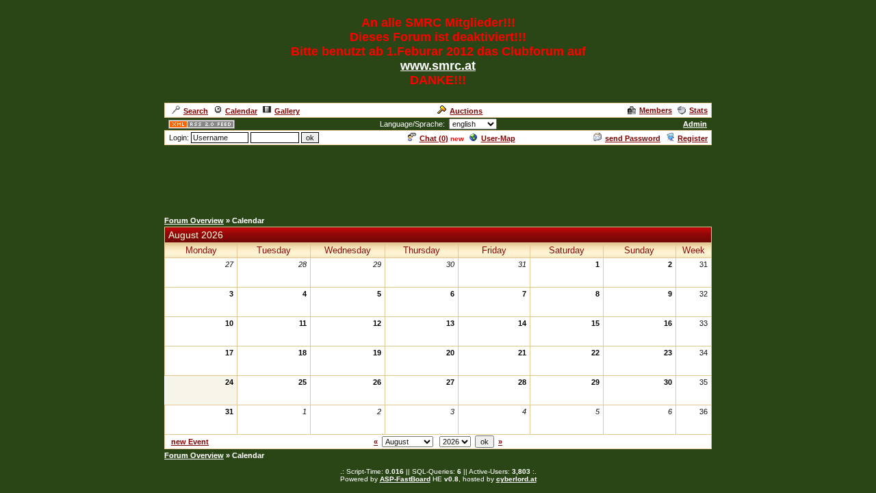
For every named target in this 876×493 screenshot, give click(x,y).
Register (693, 138)
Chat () (434, 138)
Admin (695, 124)
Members (655, 110)
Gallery (287, 111)
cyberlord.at (516, 479)
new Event (190, 442)
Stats (698, 110)
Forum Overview (194, 220)
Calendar (241, 111)
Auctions (466, 111)
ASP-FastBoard (405, 479)
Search (195, 111)
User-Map (498, 138)
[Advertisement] (438, 177)
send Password (632, 138)
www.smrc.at (438, 66)
